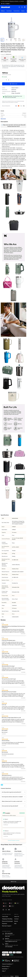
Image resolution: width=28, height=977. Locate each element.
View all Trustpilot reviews (13, 840)
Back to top (13, 881)
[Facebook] (9, 910)
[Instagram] (3, 910)
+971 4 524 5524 (8, 946)
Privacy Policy (6, 966)
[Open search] (19, 7)
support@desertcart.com (11, 941)
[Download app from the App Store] (15, 960)
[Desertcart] (5, 7)
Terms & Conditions (7, 964)
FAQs (4, 971)
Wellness (3, 10)
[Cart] (25, 7)
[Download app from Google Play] (6, 960)
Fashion (23, 10)
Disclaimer (5, 968)
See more (3, 118)
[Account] (22, 7)
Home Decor (9, 10)
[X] (6, 910)
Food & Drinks (17, 10)
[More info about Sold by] (18, 87)
